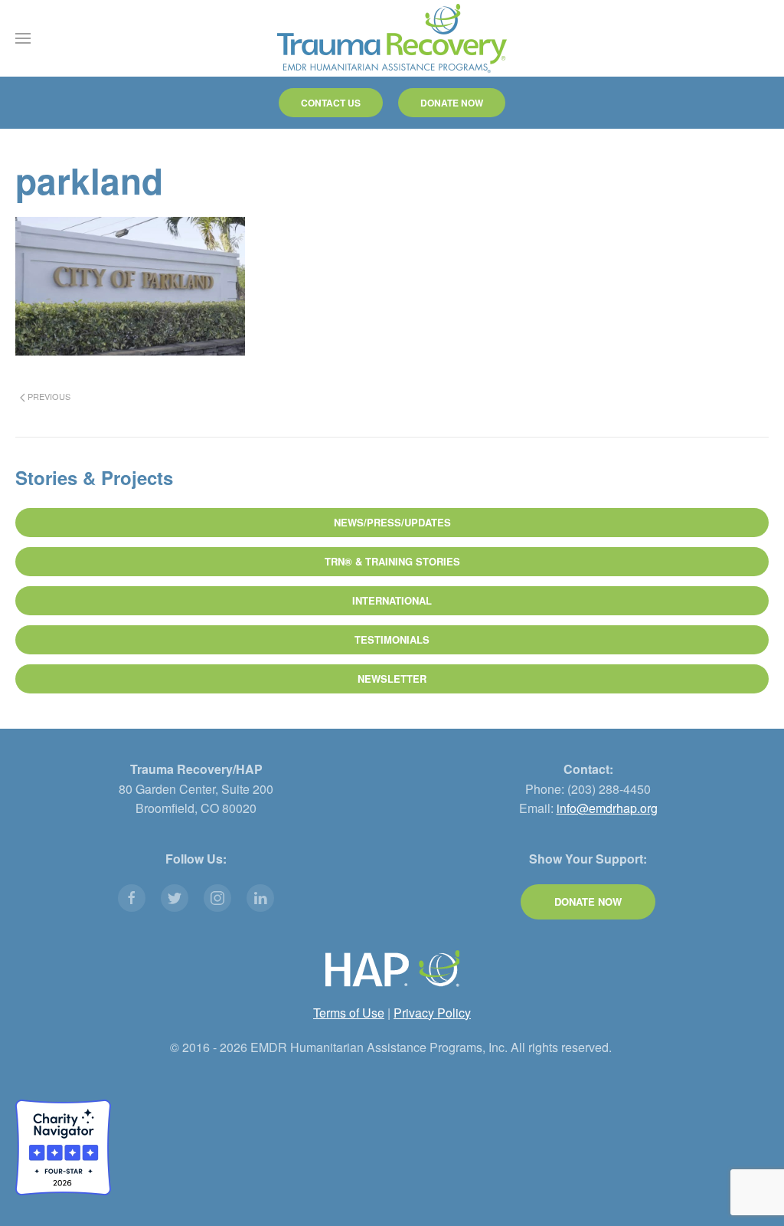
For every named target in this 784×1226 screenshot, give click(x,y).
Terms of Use (348, 1012)
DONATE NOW (451, 103)
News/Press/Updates (392, 522)
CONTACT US (331, 103)
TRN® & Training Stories (392, 561)
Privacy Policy (432, 1012)
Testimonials (392, 639)
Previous (47, 396)
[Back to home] (392, 38)
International (392, 600)
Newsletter (392, 678)
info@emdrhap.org (607, 808)
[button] (23, 38)
